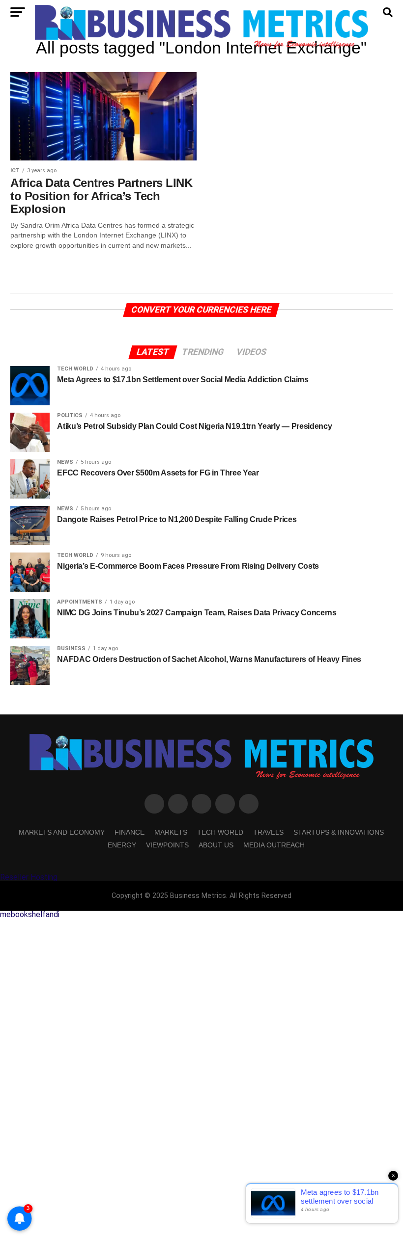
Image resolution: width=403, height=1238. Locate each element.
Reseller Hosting (29, 877)
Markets (170, 832)
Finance (129, 832)
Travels (268, 832)
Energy (122, 845)
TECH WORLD (220, 832)
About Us (216, 845)
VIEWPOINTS (167, 845)
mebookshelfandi (29, 914)
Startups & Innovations (338, 832)
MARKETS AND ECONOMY (62, 832)
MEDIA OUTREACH (274, 845)
